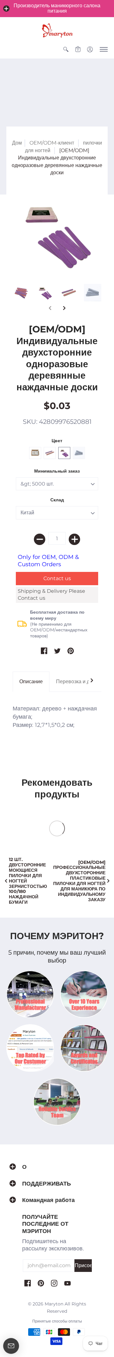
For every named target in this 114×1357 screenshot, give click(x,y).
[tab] (31, 682)
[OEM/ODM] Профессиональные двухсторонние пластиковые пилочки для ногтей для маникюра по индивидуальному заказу (79, 881)
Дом (17, 143)
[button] (6, 8)
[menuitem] (66, 49)
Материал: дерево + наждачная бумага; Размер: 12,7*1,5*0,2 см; (55, 716)
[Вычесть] (39, 539)
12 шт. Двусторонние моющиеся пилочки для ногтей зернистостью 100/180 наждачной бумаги (28, 881)
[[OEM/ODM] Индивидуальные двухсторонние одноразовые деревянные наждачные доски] (57, 233)
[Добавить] (74, 539)
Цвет (57, 440)
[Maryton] (57, 30)
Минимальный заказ (57, 471)
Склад (57, 500)
